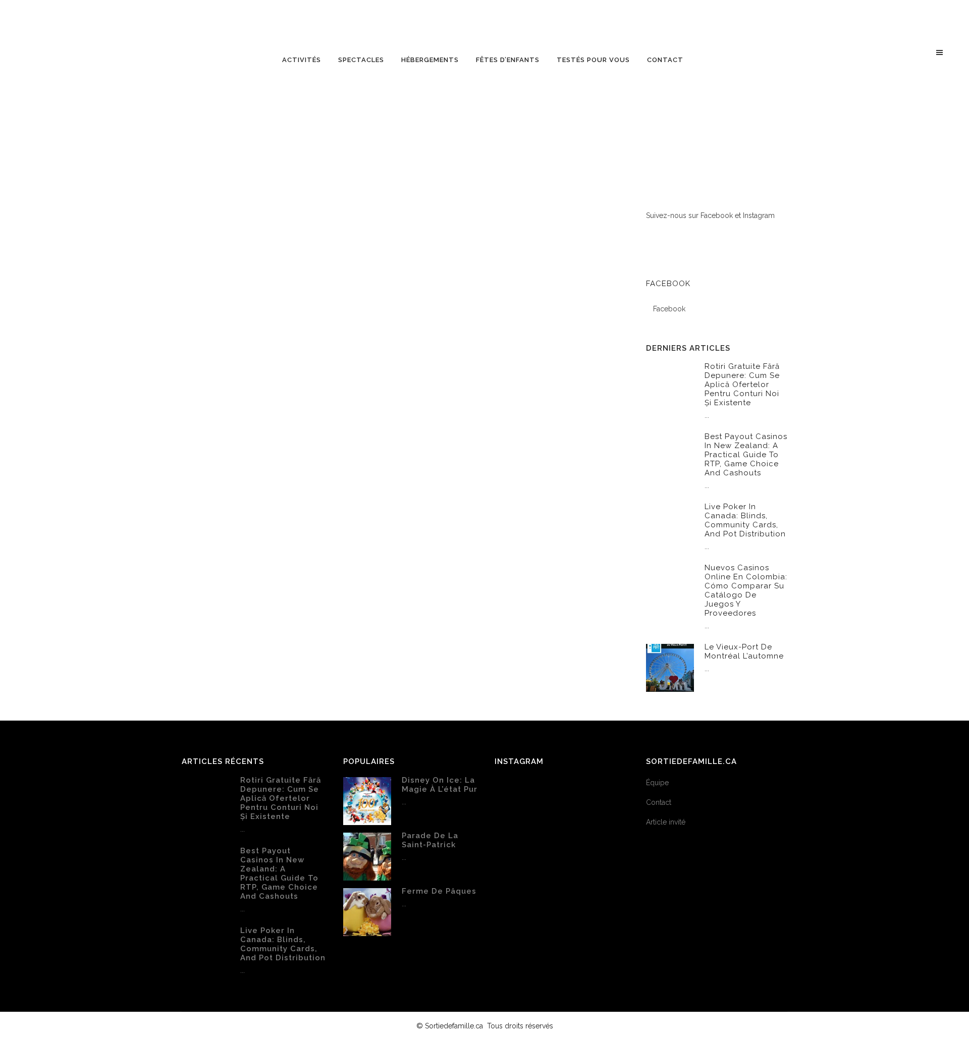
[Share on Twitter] (281, 608)
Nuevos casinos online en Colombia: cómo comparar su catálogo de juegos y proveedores (746, 590)
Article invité (665, 822)
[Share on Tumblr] (302, 608)
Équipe (657, 783)
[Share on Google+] (291, 608)
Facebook (668, 283)
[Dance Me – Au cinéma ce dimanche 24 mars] (288, 330)
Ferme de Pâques (439, 891)
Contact (658, 802)
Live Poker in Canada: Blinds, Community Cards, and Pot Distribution (745, 520)
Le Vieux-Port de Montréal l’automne (744, 651)
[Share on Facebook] (270, 608)
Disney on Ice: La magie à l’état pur (439, 785)
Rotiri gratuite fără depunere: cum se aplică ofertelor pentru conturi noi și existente (742, 384)
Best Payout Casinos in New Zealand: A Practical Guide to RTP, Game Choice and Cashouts (746, 454)
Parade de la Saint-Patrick (430, 840)
